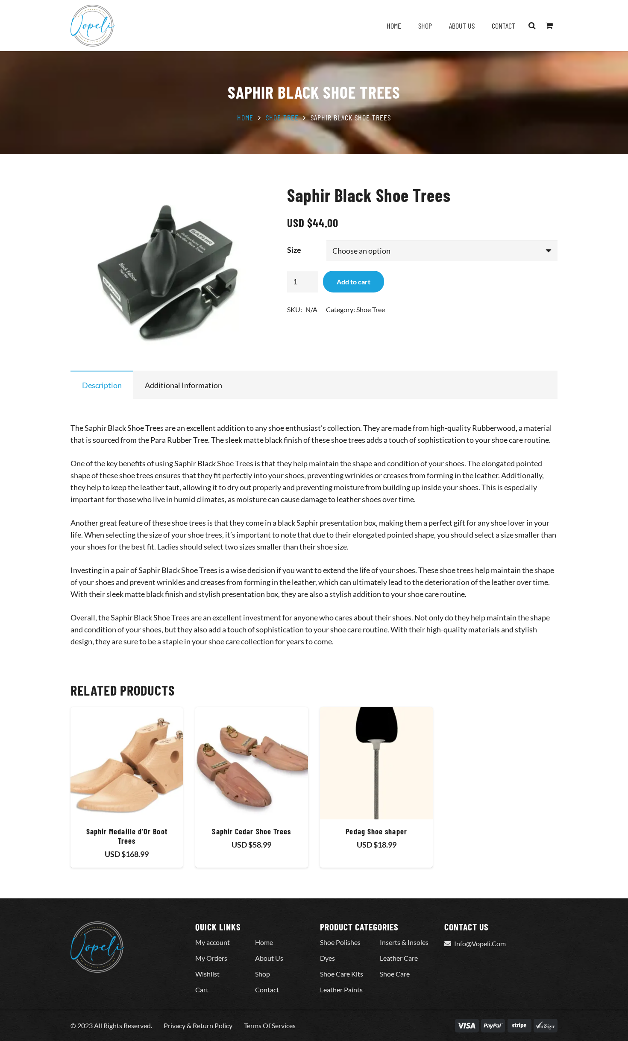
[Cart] (549, 25)
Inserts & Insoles (404, 942)
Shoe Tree (282, 117)
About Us (269, 958)
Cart (201, 989)
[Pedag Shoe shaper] (376, 763)
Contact (267, 989)
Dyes (327, 958)
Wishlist (207, 974)
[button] (532, 25)
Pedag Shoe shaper (376, 831)
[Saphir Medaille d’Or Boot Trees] (126, 763)
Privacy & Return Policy (198, 1025)
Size (294, 249)
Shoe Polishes (340, 942)
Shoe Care (395, 974)
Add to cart (353, 282)
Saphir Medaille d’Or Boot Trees (126, 836)
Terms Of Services (270, 1025)
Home (245, 117)
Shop (262, 974)
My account (212, 942)
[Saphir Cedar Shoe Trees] (251, 763)
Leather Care (399, 958)
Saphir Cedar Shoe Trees (251, 831)
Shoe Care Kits (341, 974)
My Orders (211, 958)
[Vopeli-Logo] (92, 26)
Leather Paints (341, 989)
